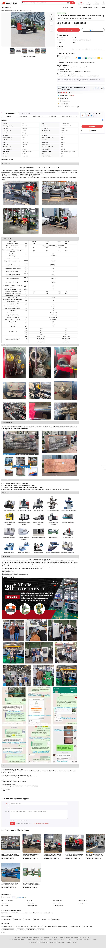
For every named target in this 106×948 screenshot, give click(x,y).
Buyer (71, 7)
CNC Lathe (36, 919)
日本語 (68, 939)
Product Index (78, 937)
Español (23, 939)
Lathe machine (82, 900)
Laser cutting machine (32, 905)
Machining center (57, 900)
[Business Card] (102, 120)
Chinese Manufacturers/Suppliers (35, 937)
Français (34, 939)
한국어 (64, 939)
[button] (74, 116)
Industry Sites (62, 937)
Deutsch (50, 939)
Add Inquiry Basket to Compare (28, 56)
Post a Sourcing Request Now (41, 823)
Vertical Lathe (55, 919)
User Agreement (61, 942)
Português (29, 939)
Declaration (68, 942)
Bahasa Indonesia (92, 939)
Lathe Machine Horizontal (8, 929)
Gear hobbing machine (58, 905)
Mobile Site (84, 937)
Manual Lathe (20, 929)
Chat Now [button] (93, 30)
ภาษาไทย (76, 939)
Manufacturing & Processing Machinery (13, 10)
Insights (89, 937)
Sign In (59, 107)
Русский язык (40, 939)
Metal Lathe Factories (50, 926)
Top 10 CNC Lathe (30, 929)
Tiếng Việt (86, 939)
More (2, 932)
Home (2, 10)
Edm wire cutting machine (7, 900)
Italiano (45, 939)
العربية (60, 939)
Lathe (30, 10)
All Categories (6, 7)
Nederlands (56, 939)
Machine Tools (25, 10)
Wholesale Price (55, 937)
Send (12, 823)
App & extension (87, 7)
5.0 (87, 116)
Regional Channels (70, 937)
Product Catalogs (22, 897)
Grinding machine (83, 903)
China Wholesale (47, 937)
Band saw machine (57, 903)
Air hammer (29, 900)
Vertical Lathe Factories (36, 926)
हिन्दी (72, 939)
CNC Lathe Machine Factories (21, 926)
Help (79, 7)
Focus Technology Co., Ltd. (43, 942)
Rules (103, 7)
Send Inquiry (68, 30)
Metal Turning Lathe (87, 926)
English (19, 939)
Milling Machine (17, 919)
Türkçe (81, 939)
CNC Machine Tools (7, 919)
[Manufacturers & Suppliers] (9, 2)
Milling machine (30, 903)
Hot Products (17, 937)
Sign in (103, 3)
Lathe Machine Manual (75, 926)
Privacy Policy (74, 942)
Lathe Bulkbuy (40, 929)
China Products (25, 937)
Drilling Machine (27, 919)
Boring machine (4, 905)
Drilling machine (5, 903)
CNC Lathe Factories (7, 926)
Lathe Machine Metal (62, 926)
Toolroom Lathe (45, 919)
